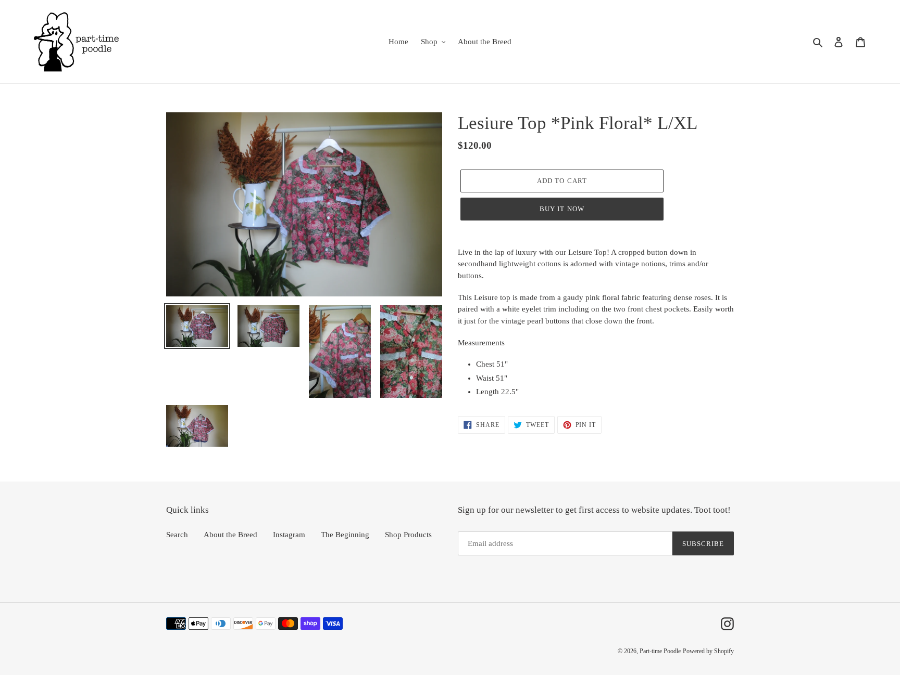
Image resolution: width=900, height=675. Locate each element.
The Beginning (345, 534)
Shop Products (408, 534)
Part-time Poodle (660, 651)
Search (177, 534)
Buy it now (562, 209)
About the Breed (230, 534)
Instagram (289, 534)
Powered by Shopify (708, 651)
